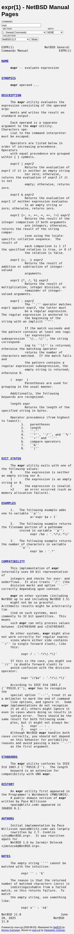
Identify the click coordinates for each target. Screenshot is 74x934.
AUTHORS (7, 818)
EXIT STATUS (11, 458)
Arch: (52, 29)
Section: (8, 29)
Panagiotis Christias (54, 930)
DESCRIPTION (11, 95)
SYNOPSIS (8, 78)
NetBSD (57, 927)
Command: (8, 22)
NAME (5, 61)
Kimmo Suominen (10, 930)
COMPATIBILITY (13, 561)
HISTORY (7, 784)
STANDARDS (9, 757)
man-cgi (36, 930)
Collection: (9, 36)
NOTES (5, 856)
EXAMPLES (8, 503)
